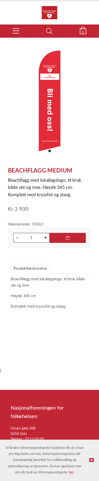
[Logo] (49, 10)
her (71, 472)
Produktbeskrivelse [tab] (30, 269)
